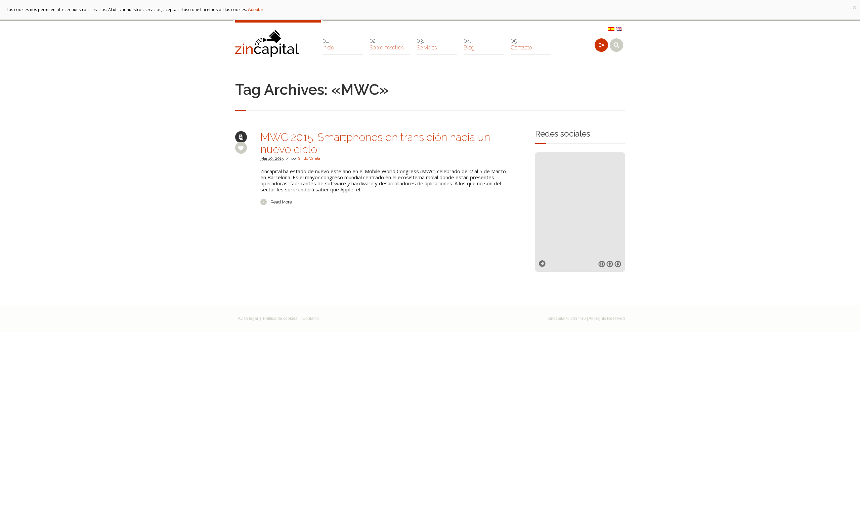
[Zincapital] (267, 43)
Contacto (310, 318)
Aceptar (255, 9)
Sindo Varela (309, 158)
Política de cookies (280, 318)
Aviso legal (248, 318)
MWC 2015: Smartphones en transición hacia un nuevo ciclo (375, 143)
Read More (281, 201)
